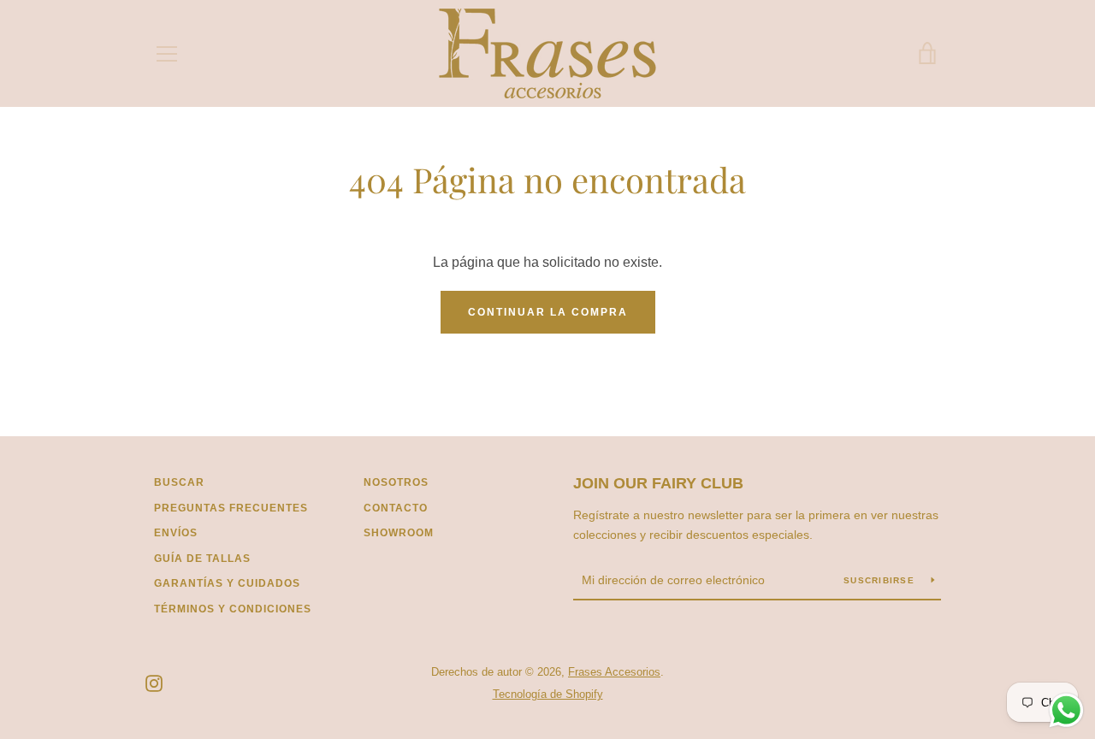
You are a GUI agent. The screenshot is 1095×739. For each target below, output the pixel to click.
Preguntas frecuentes (231, 508)
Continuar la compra (548, 312)
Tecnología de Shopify (548, 694)
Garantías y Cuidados (227, 583)
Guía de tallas (202, 559)
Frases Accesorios (614, 671)
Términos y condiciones (232, 609)
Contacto (396, 508)
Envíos (176, 533)
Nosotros (396, 482)
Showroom (399, 533)
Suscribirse (880, 580)
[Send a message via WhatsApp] (1066, 710)
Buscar (179, 482)
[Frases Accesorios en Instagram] (154, 682)
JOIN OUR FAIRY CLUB (658, 483)
